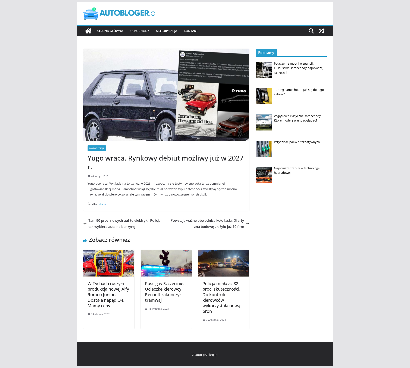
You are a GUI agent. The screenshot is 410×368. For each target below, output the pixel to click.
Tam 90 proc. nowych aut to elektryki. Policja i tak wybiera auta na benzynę (125, 223)
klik (100, 204)
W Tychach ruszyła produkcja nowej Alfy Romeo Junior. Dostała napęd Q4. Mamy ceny (108, 295)
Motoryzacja (166, 31)
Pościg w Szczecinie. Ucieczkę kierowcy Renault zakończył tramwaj (164, 292)
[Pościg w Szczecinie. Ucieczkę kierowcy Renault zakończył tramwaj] (166, 253)
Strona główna (110, 31)
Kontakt (191, 31)
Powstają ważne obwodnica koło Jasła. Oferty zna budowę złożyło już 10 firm (207, 223)
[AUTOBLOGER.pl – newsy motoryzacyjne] (88, 31)
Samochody (139, 31)
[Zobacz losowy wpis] (321, 31)
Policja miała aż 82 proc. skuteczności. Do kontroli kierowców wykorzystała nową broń (221, 297)
